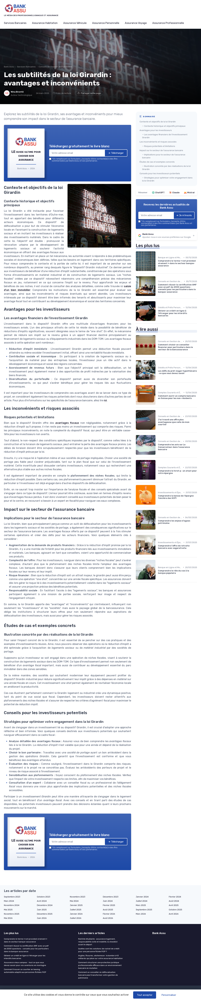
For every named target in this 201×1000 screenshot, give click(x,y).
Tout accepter (144, 995)
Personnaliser (168, 995)
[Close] (157, 476)
